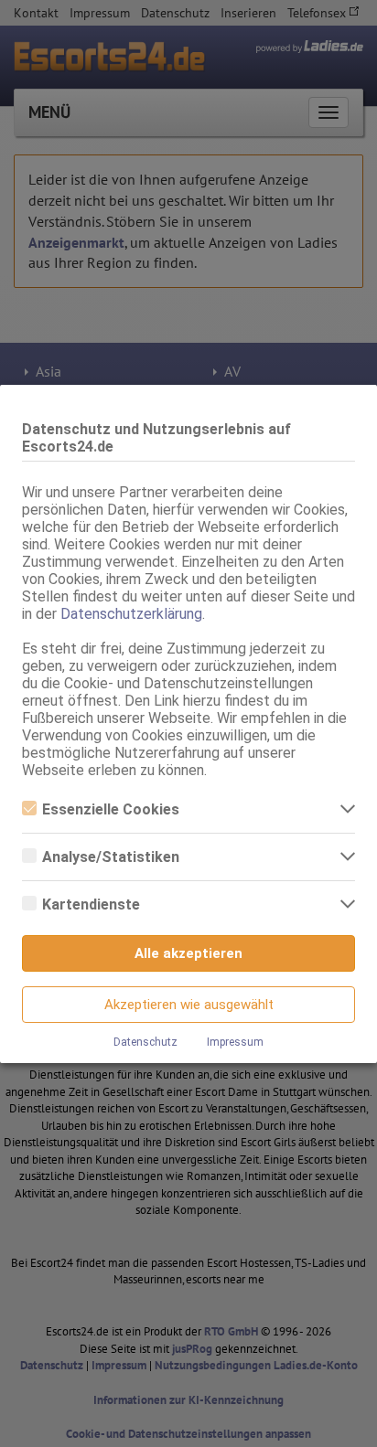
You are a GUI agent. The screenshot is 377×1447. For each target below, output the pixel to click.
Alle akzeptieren (188, 953)
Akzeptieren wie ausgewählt (189, 1004)
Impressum (235, 1042)
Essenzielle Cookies (110, 809)
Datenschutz (145, 1042)
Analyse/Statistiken (110, 857)
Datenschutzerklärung (131, 613)
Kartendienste (91, 904)
